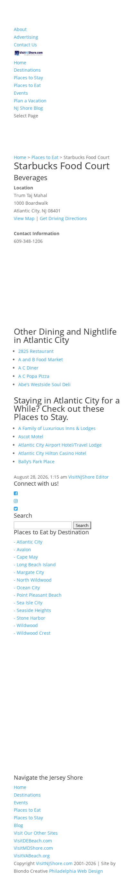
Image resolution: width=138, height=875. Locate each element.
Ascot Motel (30, 437)
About (20, 29)
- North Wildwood (33, 580)
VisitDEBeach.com (33, 841)
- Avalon (22, 549)
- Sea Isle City (28, 603)
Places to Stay (28, 78)
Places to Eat (27, 85)
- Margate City (29, 572)
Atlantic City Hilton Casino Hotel (52, 453)
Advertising (26, 37)
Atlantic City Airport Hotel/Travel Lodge (60, 445)
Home (20, 63)
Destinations (27, 70)
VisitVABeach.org (32, 856)
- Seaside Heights (32, 610)
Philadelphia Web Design (76, 871)
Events (21, 93)
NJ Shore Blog (28, 108)
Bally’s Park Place (36, 461)
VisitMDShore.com (33, 848)
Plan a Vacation (30, 101)
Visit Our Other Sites (36, 833)
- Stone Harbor (29, 618)
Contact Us (25, 45)
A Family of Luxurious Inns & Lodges (57, 428)
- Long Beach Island (35, 564)
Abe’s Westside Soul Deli (44, 384)
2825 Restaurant (36, 351)
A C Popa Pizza (33, 376)
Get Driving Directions (63, 218)
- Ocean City (27, 588)
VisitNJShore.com (54, 863)
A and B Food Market (40, 359)
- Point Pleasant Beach (38, 595)
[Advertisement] (62, 285)
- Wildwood (26, 625)
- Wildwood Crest (32, 633)
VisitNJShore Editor (88, 477)
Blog (18, 825)
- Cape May (26, 557)
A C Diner (28, 368)
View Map (24, 218)
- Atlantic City (28, 542)
